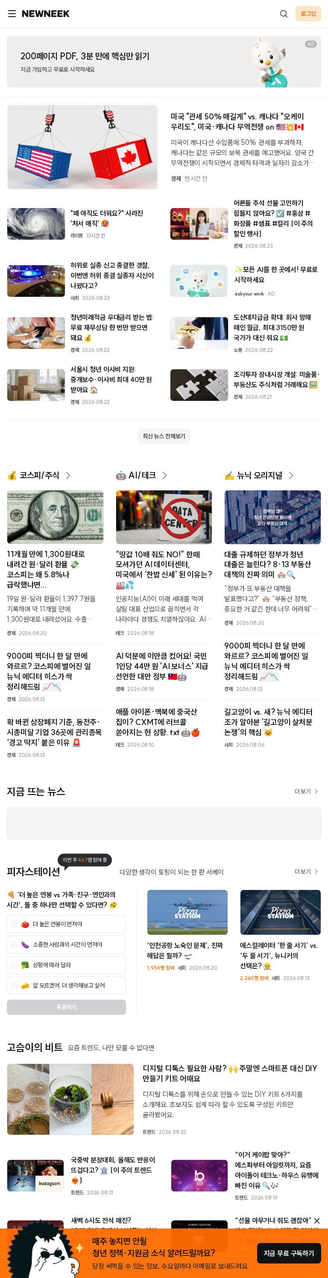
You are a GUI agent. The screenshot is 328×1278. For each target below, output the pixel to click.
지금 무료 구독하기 (289, 1253)
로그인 (308, 13)
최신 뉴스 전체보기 (164, 436)
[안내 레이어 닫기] (317, 1221)
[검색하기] (283, 14)
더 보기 (303, 791)
